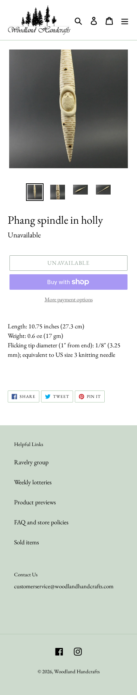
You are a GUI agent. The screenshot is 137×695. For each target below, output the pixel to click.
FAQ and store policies (41, 522)
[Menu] (124, 20)
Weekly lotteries (33, 482)
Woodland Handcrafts (77, 671)
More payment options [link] (69, 299)
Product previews (35, 502)
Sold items (26, 542)
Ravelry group (31, 462)
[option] (35, 192)
